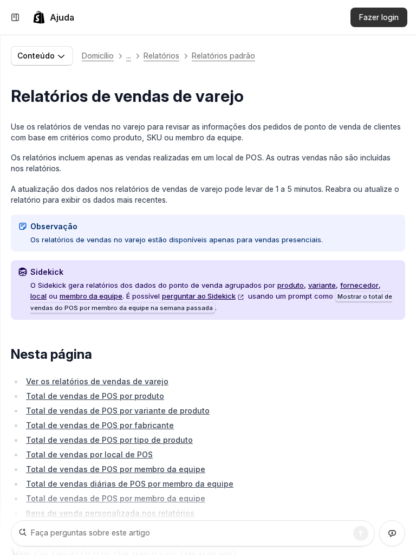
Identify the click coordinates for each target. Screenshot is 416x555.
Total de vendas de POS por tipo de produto (109, 439)
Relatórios (161, 55)
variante (322, 285)
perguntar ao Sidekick (199, 296)
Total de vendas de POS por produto (95, 396)
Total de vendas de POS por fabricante (100, 425)
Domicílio (98, 55)
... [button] (128, 55)
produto (290, 285)
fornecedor (359, 285)
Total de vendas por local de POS (89, 454)
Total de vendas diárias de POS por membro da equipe (129, 483)
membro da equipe (91, 296)
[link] (53, 17)
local (38, 296)
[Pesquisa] (360, 533)
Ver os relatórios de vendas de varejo (97, 381)
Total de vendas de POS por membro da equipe (115, 469)
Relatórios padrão (223, 55)
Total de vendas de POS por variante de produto (118, 410)
